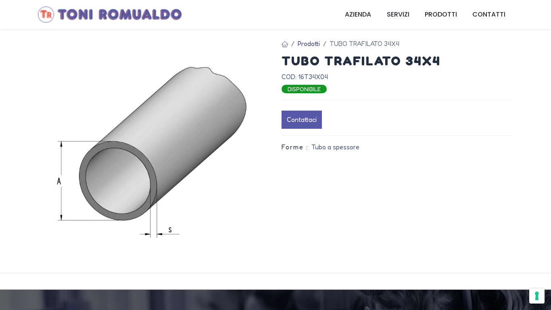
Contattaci (302, 119)
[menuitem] (358, 14)
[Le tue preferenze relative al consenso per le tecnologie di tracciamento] (537, 296)
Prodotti (309, 44)
